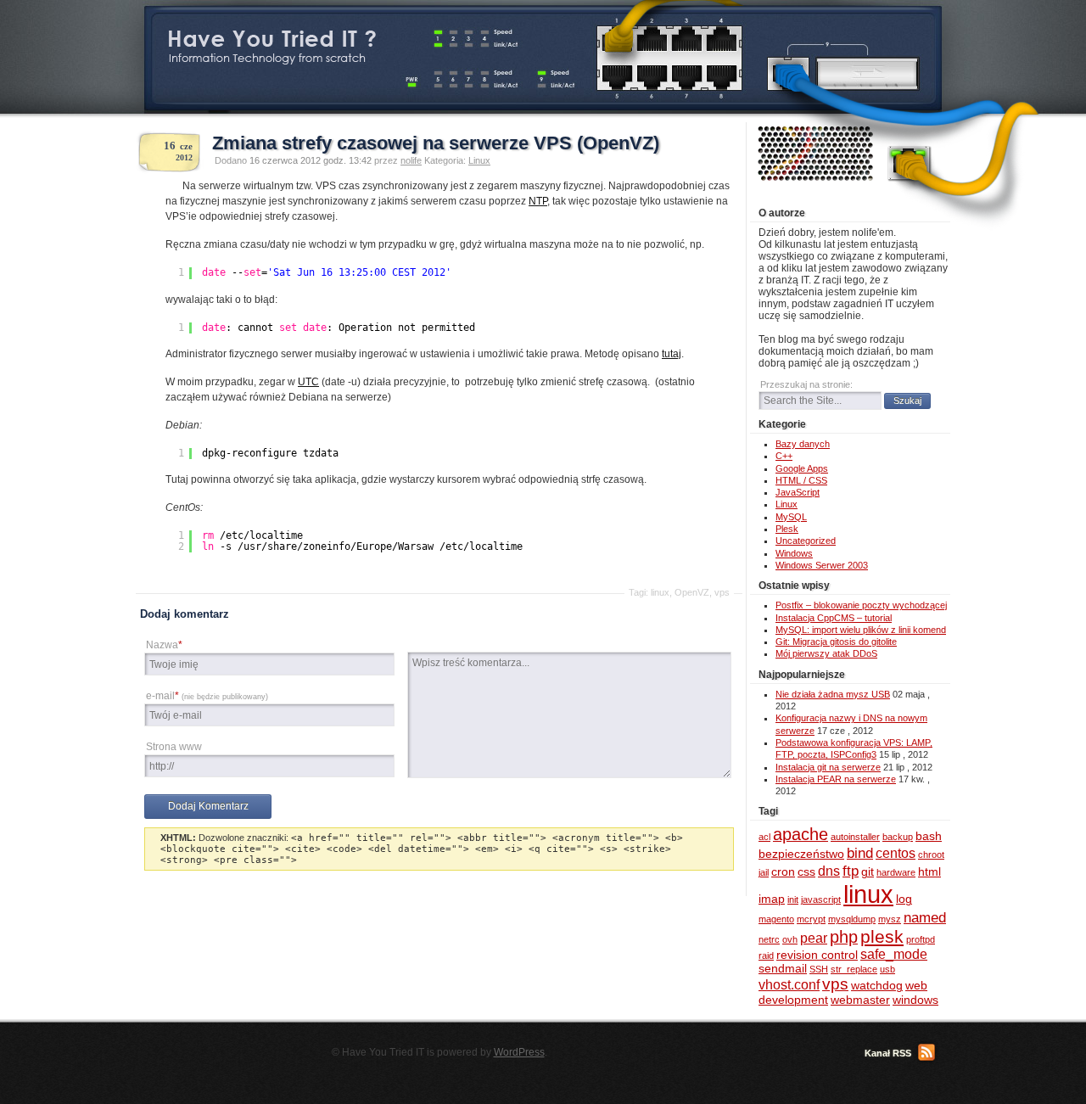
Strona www (174, 747)
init (792, 899)
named (925, 917)
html (929, 872)
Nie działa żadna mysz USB (832, 694)
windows (915, 1000)
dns (829, 871)
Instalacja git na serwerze (828, 767)
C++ (783, 456)
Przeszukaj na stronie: (806, 384)
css (806, 872)
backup (897, 837)
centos (895, 853)
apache (800, 834)
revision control (817, 955)
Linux (479, 160)
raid (766, 955)
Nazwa (164, 645)
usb (887, 969)
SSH (818, 969)
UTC (308, 382)
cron (783, 872)
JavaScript (797, 492)
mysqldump (852, 919)
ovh (790, 939)
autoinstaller (855, 837)
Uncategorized (805, 540)
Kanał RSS (888, 1053)
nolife (411, 160)
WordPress (519, 1052)
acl (764, 837)
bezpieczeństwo (801, 854)
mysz (889, 919)
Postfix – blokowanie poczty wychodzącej (861, 605)
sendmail (783, 968)
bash (928, 836)
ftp (850, 870)
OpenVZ (692, 592)
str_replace (854, 969)
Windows (794, 553)
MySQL (791, 517)
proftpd (920, 939)
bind (860, 852)
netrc (769, 939)
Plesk (786, 529)
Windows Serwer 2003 (821, 565)
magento (776, 919)
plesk (882, 936)
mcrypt (811, 919)
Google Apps (801, 468)
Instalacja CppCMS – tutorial (833, 618)
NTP (538, 201)
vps (722, 592)
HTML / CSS (801, 480)
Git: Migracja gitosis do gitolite (836, 641)
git (867, 872)
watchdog (877, 985)
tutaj (671, 354)
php (844, 936)
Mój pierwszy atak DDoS (826, 653)
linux (660, 592)
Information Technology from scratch (267, 58)
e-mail (207, 696)
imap (772, 899)
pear (813, 938)
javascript (821, 899)
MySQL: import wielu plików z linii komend (860, 630)
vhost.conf (789, 985)
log (904, 899)
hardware (895, 872)
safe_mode (893, 954)
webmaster (860, 1000)
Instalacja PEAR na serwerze (835, 779)
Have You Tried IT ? (271, 38)
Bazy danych (802, 444)
